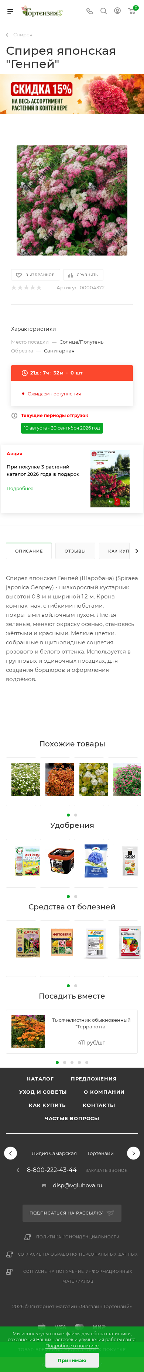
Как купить (47, 1105)
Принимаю (72, 1360)
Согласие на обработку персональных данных (78, 1254)
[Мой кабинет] (117, 11)
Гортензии (101, 1153)
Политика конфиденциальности (78, 1237)
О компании (104, 1092)
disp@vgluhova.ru (77, 1185)
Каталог (40, 1079)
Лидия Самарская (54, 1153)
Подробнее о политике (72, 1346)
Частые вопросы (72, 1118)
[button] (68, 815)
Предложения (94, 1079)
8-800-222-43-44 (52, 1170)
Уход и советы (43, 1092)
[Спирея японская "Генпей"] (72, 200)
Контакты (99, 1105)
